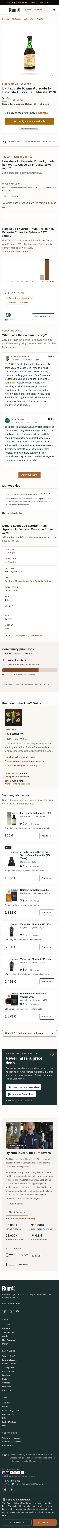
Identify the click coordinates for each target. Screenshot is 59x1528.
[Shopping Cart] (54, 9)
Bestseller (6, 1328)
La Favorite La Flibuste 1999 (35, 813)
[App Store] (5, 1489)
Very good (18, 99)
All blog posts (8, 1367)
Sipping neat (11, 196)
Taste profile (14, 141)
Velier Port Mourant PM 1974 (35, 924)
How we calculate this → (13, 513)
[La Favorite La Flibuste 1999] (11, 818)
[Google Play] (12, 1489)
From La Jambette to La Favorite (22, 757)
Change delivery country (29, 128)
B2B (4, 1418)
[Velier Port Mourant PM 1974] (11, 930)
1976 (7, 628)
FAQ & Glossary (9, 1360)
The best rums (8, 1332)
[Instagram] (11, 1311)
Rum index (7, 1386)
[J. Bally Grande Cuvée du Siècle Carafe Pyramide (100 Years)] (11, 859)
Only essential (17, 1522)
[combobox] (36, 10)
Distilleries (6, 1375)
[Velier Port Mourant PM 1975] (11, 964)
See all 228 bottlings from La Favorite (29, 1033)
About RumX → (17, 1212)
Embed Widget (9, 1422)
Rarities (47, 581)
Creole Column (12, 590)
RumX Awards (8, 1340)
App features (8, 1414)
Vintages (6, 1383)
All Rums (6, 1325)
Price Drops (7, 1390)
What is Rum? (8, 1356)
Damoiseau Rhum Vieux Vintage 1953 (33, 995)
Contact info (7, 1445)
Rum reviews (49, 141)
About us (6, 1403)
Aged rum (9, 581)
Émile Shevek (17, 419)
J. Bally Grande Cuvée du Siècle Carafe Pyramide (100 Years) (35, 855)
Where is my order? (11, 1438)
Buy (4, 141)
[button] (29, 52)
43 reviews (34, 824)
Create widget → (37, 635)
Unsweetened (22, 581)
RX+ (4, 1425)
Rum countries (8, 1371)
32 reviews (34, 970)
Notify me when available (31, 121)
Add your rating (43, 316)
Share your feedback (11, 1442)
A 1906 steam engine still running (22, 765)
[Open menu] (5, 10)
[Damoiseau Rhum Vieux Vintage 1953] (11, 999)
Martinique (10, 552)
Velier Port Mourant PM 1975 (35, 959)
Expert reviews (9, 1363)
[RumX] (14, 10)
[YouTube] (17, 1311)
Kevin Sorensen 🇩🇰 (20, 356)
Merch (5, 1344)
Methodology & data (11, 1410)
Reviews (6, 1406)
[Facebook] (4, 1311)
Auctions (6, 1336)
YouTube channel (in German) (21, 1218)
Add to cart (47, 836)
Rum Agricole (10, 84)
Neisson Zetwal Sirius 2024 (34, 890)
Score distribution (31, 141)
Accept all (44, 1522)
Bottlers (5, 1379)
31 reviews (34, 936)
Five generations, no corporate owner (24, 761)
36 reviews (34, 1005)
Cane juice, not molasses (18, 776)
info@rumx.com (11, 1303)
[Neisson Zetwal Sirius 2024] (11, 895)
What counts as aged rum (19, 784)
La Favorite (10, 562)
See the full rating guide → (16, 251)
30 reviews (34, 901)
